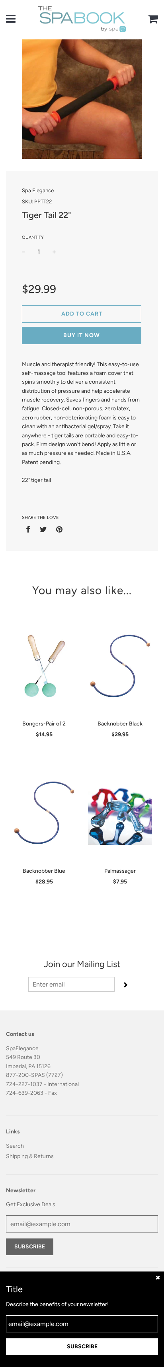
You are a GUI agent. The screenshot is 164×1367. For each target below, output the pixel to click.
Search (15, 1146)
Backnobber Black (120, 723)
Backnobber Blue (44, 871)
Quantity (33, 237)
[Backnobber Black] (120, 666)
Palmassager (120, 871)
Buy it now (81, 335)
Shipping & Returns (30, 1156)
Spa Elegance (38, 190)
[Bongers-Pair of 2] (44, 666)
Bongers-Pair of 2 (44, 723)
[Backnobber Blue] (44, 813)
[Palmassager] (120, 813)
